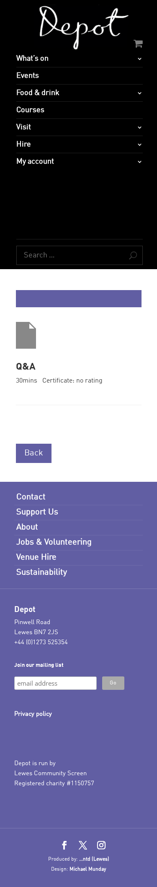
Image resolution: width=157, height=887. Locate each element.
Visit (23, 127)
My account (35, 161)
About (27, 527)
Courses (30, 110)
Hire (23, 144)
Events (27, 76)
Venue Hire (36, 557)
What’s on (32, 58)
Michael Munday (87, 869)
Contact (31, 497)
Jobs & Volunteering (54, 542)
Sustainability (41, 572)
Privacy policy (33, 714)
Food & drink (37, 93)
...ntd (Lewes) (94, 859)
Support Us (37, 512)
